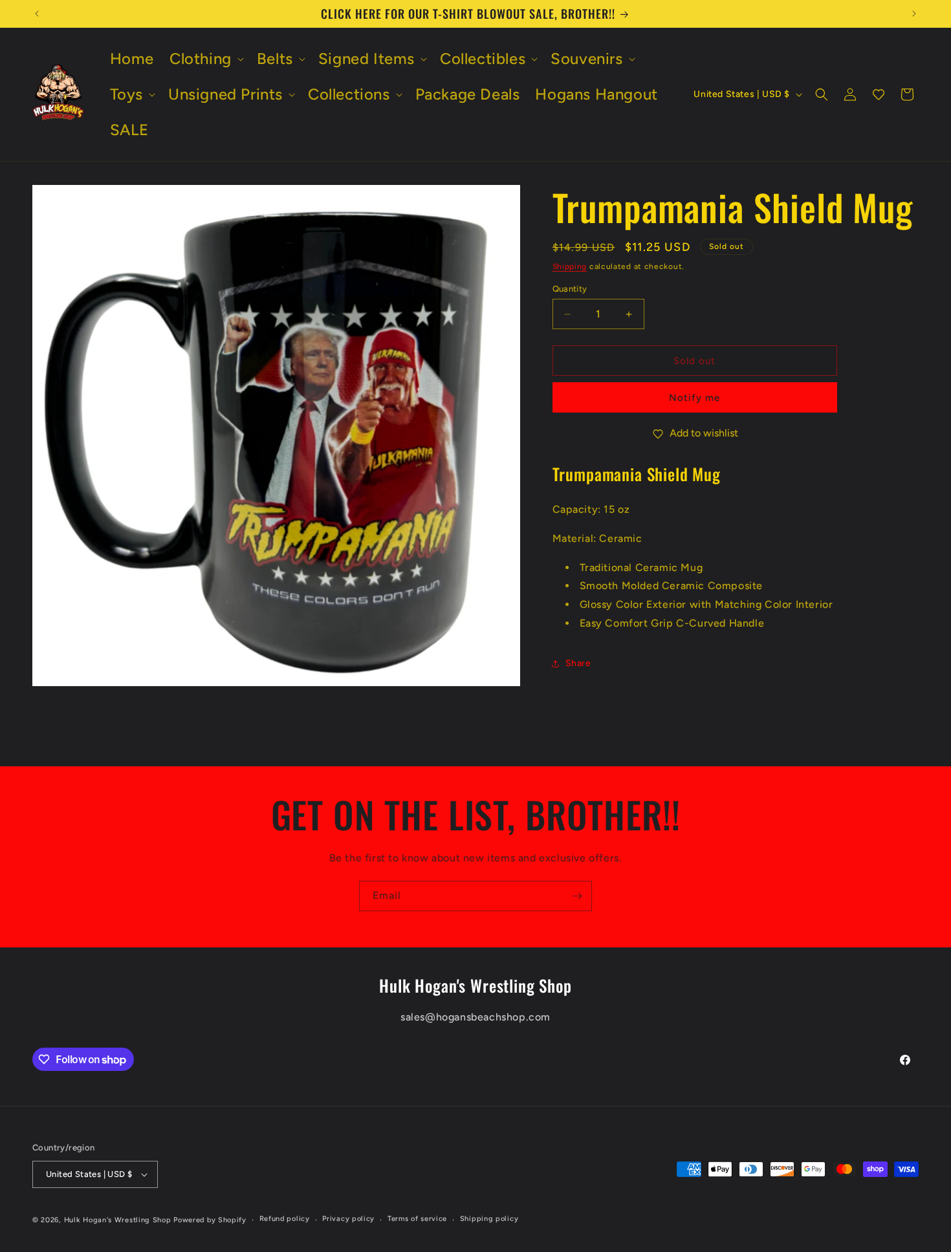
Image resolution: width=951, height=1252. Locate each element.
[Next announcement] (914, 13)
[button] (205, 58)
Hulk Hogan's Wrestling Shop (117, 1220)
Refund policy (284, 1218)
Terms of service (417, 1218)
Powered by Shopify (209, 1220)
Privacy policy (348, 1218)
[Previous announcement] (37, 13)
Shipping (569, 266)
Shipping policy (489, 1218)
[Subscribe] (577, 896)
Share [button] (578, 663)
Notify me (694, 398)
